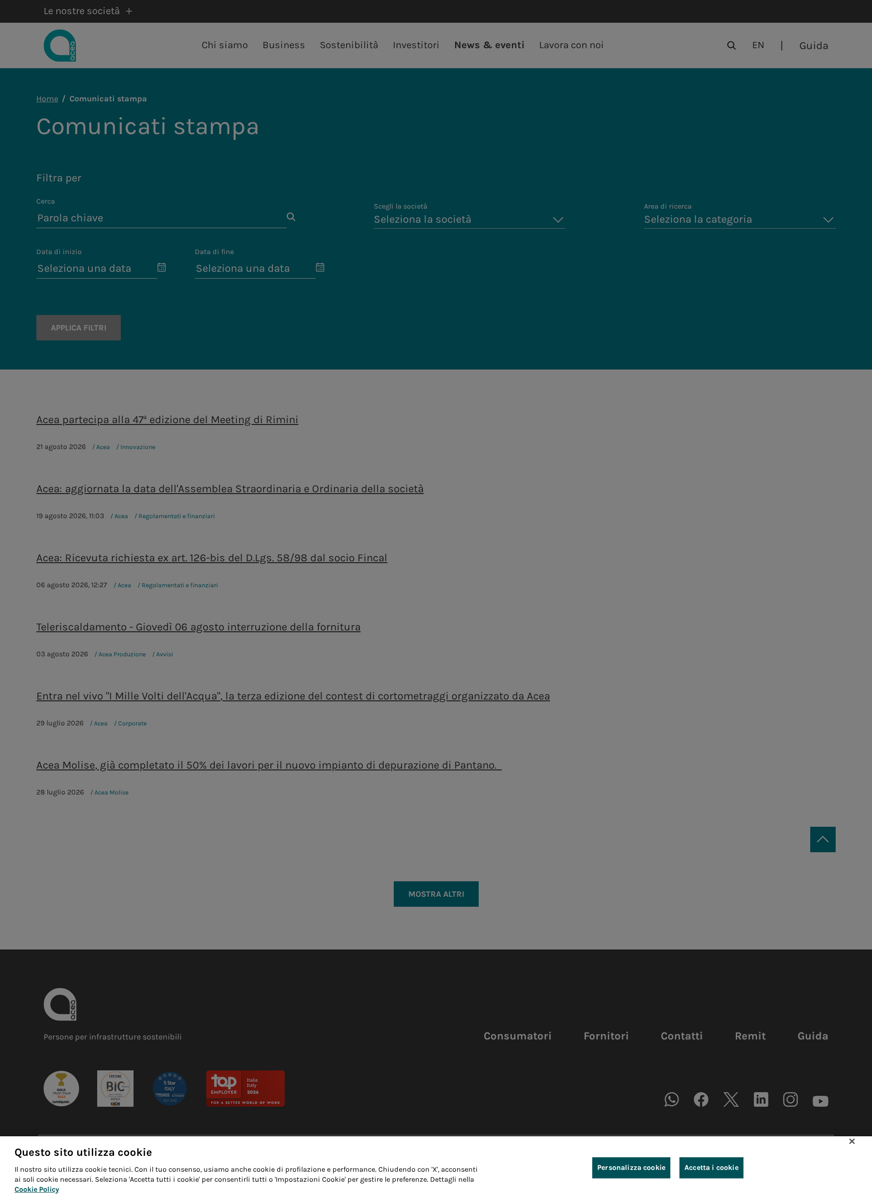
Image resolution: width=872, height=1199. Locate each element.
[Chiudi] (852, 1141)
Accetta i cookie (711, 1167)
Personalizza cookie (631, 1167)
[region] (436, 1167)
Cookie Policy (37, 1189)
